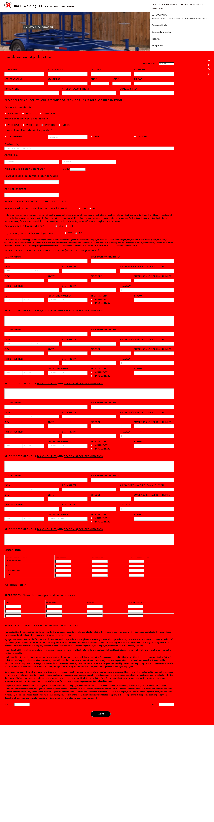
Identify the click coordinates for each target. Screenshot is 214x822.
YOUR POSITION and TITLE (105, 257)
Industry (156, 39)
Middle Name (56, 70)
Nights (67, 125)
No (95, 209)
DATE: (154, 704)
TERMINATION (99, 296)
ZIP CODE (96, 276)
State (116, 79)
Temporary (50, 113)
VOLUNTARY (101, 299)
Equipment (157, 45)
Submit (101, 714)
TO (6, 296)
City (94, 79)
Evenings (50, 125)
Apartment (55, 79)
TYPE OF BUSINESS (14, 286)
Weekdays (14, 125)
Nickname (140, 70)
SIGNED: (9, 704)
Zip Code (139, 79)
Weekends (32, 125)
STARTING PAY (70, 286)
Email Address (128, 89)
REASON (139, 296)
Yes (84, 209)
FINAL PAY (125, 286)
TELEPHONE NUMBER (59, 296)
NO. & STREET (69, 267)
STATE (51, 276)
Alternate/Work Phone (76, 89)
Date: (66, 169)
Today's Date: (150, 64)
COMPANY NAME (13, 257)
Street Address (14, 79)
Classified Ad (16, 137)
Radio (98, 137)
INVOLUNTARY (102, 303)
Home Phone (12, 89)
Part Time (31, 113)
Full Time (13, 113)
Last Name (97, 70)
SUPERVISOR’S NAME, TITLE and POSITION (142, 267)
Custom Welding (160, 25)
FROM (8, 267)
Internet (143, 137)
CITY (7, 276)
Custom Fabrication (162, 32)
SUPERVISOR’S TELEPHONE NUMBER (153, 276)
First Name (11, 70)
